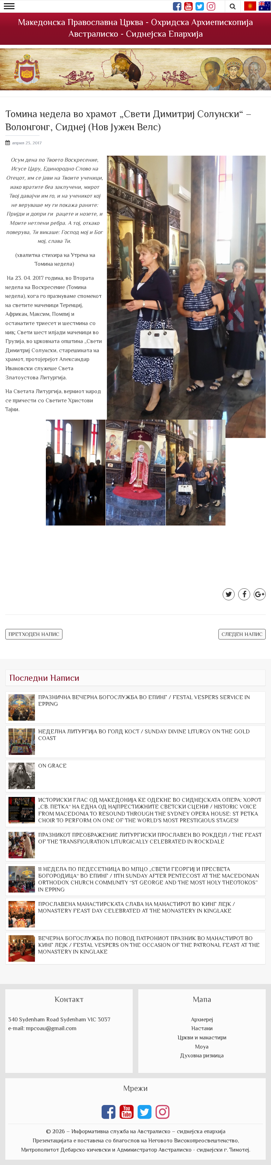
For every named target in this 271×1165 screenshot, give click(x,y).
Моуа (202, 1047)
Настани (202, 1028)
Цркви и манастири (202, 1037)
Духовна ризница (202, 1055)
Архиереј (202, 1019)
